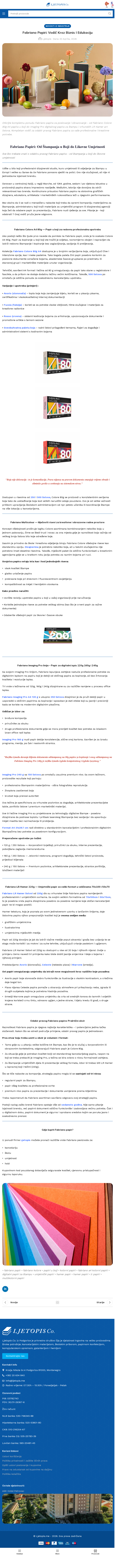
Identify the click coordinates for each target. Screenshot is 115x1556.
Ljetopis (46, 38)
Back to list (57, 1302)
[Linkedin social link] (5, 1289)
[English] (112, 4)
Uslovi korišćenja (12, 1456)
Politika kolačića (11, 1474)
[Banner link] (57, 1509)
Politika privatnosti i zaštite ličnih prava (24, 1460)
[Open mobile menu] (4, 14)
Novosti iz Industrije (57, 26)
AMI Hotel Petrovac (13, 1491)
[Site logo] (57, 4)
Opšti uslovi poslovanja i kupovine (21, 1465)
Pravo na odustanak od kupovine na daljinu (27, 1469)
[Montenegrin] (107, 4)
